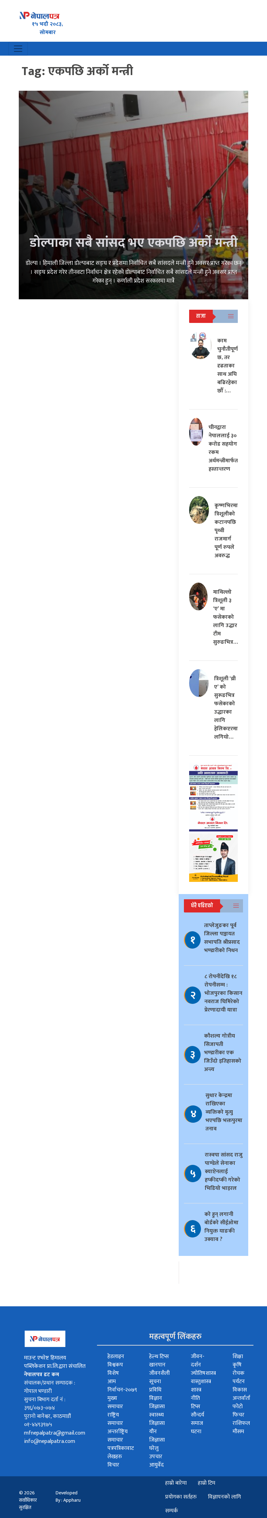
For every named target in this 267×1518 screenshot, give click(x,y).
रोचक (238, 1373)
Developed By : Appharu (68, 1496)
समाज (197, 1423)
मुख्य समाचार (115, 1402)
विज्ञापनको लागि (224, 1497)
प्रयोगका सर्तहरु (181, 1497)
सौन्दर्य (197, 1415)
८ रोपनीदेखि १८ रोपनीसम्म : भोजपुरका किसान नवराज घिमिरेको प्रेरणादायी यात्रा (223, 993)
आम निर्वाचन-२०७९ (122, 1386)
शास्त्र (196, 1390)
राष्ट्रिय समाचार (115, 1419)
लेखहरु (114, 1456)
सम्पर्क (171, 1511)
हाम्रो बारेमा (176, 1483)
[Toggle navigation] (18, 49)
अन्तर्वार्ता (241, 1398)
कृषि (237, 1365)
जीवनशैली (159, 1373)
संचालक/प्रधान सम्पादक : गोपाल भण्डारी (49, 1387)
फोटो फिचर (238, 1411)
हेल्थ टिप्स (159, 1356)
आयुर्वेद (156, 1465)
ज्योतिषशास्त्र (203, 1373)
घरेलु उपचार (155, 1452)
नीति (195, 1398)
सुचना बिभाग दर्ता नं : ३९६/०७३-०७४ (44, 1404)
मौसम (238, 1431)
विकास (240, 1390)
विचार (113, 1465)
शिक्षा (238, 1356)
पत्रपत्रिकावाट (120, 1448)
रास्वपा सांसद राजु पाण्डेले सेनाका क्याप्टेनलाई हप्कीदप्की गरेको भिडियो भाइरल (224, 1171)
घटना (196, 1431)
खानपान (157, 1365)
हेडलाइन (115, 1356)
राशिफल (241, 1423)
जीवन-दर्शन (197, 1361)
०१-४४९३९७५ (38, 1424)
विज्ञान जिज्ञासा (157, 1402)
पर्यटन (239, 1381)
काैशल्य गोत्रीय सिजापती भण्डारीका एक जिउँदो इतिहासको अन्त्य (222, 1052)
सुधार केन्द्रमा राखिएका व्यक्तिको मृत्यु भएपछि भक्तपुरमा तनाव (223, 1112)
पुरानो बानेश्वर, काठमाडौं (47, 1416)
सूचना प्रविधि (155, 1386)
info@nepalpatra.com (49, 1441)
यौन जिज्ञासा (157, 1436)
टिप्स (195, 1406)
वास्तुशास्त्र (201, 1381)
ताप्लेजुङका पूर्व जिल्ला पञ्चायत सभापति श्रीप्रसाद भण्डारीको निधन (222, 938)
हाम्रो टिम (206, 1483)
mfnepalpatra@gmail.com (54, 1433)
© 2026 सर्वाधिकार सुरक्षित (28, 1500)
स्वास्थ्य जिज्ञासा (157, 1419)
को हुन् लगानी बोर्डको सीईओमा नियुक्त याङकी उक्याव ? (221, 1227)
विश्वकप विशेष (115, 1369)
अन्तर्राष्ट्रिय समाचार (117, 1436)
